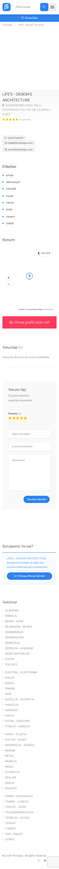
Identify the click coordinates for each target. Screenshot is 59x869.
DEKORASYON (14, 637)
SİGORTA (11, 788)
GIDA (8, 694)
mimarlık (11, 188)
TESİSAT (10, 823)
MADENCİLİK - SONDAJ (19, 745)
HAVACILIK (12, 704)
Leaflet (21, 309)
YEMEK (9, 839)
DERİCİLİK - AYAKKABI (19, 648)
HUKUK (9, 715)
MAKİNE (10, 750)
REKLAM (10, 777)
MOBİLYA (11, 761)
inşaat (9, 196)
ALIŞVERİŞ (11, 610)
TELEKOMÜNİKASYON (19, 812)
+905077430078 (15, 138)
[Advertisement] (29, 59)
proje (9, 209)
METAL (9, 755)
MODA (9, 766)
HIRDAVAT (11, 710)
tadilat (10, 223)
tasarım (10, 216)
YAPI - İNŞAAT (14, 834)
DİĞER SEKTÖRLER (17, 653)
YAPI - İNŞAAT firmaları (31, 24)
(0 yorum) (25, 119)
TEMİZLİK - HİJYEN (17, 817)
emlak (9, 175)
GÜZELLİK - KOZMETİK (19, 699)
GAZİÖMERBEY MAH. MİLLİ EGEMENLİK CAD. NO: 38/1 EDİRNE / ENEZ (27, 110)
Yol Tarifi (45, 253)
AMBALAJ (11, 615)
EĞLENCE (11, 664)
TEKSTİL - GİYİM (15, 807)
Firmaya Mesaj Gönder (31, 576)
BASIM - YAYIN (14, 621)
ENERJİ (9, 683)
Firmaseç (7, 24)
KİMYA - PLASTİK (16, 734)
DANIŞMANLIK (14, 632)
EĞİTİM (9, 659)
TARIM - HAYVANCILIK (19, 796)
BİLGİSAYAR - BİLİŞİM (18, 626)
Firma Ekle (31, 18)
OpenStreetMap (35, 309)
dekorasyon (13, 182)
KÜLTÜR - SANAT (16, 739)
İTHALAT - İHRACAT (17, 726)
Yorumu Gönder (36, 499)
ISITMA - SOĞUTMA (17, 721)
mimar (10, 202)
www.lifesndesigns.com (20, 149)
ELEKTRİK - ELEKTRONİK (21, 672)
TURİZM (10, 828)
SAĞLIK (9, 782)
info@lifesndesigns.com (20, 143)
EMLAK (9, 677)
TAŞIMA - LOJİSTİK (17, 801)
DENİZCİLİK (12, 642)
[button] (8, 278)
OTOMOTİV (12, 772)
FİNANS (10, 688)
